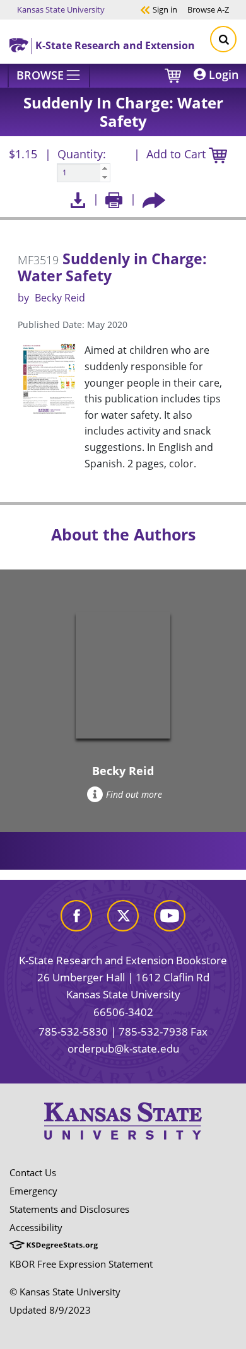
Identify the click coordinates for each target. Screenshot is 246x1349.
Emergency (33, 1190)
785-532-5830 (73, 1031)
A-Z (208, 9)
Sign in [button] (158, 9)
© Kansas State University (64, 1291)
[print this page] (113, 199)
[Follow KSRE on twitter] (123, 915)
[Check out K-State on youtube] (170, 915)
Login (222, 74)
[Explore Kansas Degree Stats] (53, 1245)
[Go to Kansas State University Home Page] (123, 1120)
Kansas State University (61, 9)
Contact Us (32, 1172)
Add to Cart (177, 153)
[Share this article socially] (154, 199)
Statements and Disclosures (69, 1209)
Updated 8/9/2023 (50, 1310)
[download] (78, 199)
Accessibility (35, 1227)
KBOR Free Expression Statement (81, 1264)
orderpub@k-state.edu (123, 1048)
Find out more (134, 794)
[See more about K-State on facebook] (76, 915)
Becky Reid (60, 298)
